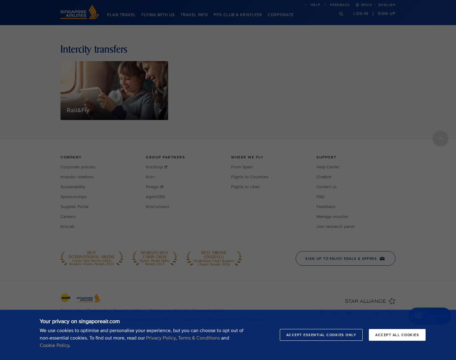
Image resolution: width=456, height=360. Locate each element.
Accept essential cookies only (321, 334)
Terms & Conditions (199, 338)
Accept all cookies (397, 334)
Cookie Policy (54, 345)
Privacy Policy (161, 338)
